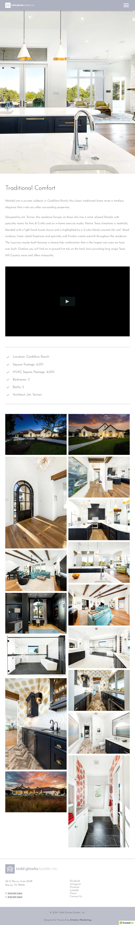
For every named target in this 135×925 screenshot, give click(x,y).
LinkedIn (74, 890)
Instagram (75, 884)
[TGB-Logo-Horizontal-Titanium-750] (31, 865)
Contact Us (76, 896)
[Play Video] (67, 301)
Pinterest (74, 887)
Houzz (73, 893)
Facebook (75, 881)
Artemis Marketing (80, 920)
